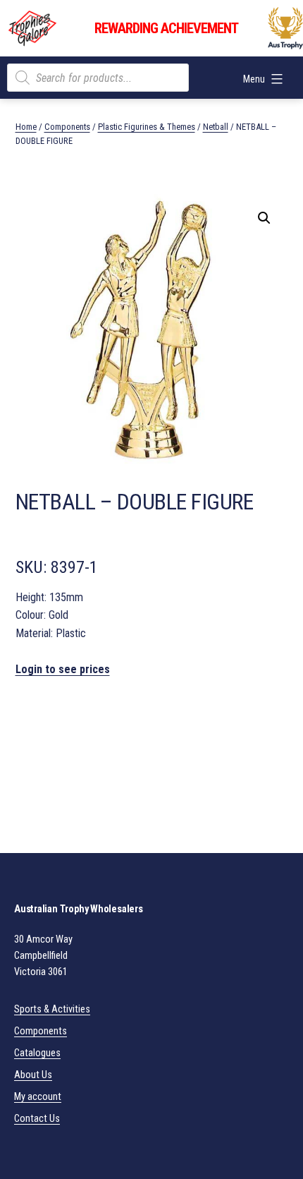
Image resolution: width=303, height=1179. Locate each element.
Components (67, 126)
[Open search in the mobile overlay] (98, 78)
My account (37, 1097)
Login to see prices (63, 669)
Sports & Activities (52, 1009)
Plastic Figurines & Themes (146, 126)
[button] (264, 218)
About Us (33, 1075)
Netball (215, 126)
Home (26, 126)
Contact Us (37, 1119)
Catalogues (37, 1053)
